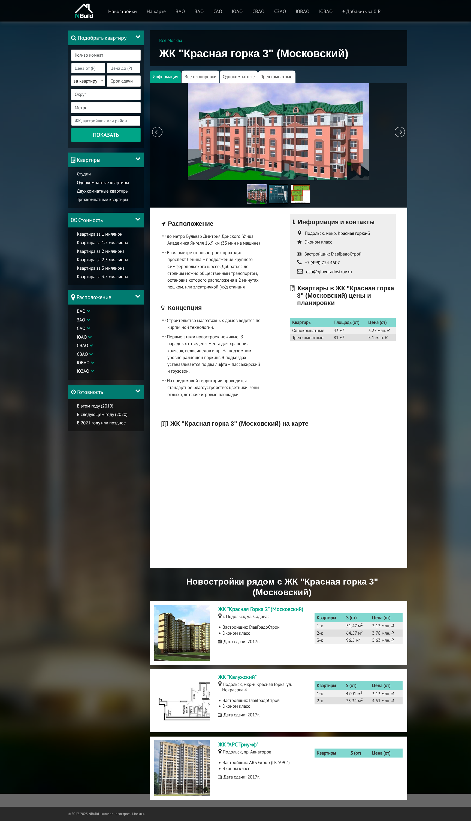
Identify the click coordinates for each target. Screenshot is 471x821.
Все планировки (200, 77)
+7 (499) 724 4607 (322, 263)
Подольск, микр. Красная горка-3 (337, 233)
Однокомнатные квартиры (103, 183)
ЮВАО (83, 363)
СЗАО (82, 354)
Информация (165, 77)
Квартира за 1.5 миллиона (102, 242)
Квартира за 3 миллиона (101, 268)
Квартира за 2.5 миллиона (102, 260)
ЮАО (82, 337)
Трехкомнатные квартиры (102, 199)
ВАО (81, 311)
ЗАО (81, 320)
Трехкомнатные (276, 77)
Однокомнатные (239, 77)
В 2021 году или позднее (101, 423)
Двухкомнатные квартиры (103, 191)
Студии (84, 174)
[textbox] (109, 55)
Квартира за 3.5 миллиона (102, 276)
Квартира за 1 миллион (99, 234)
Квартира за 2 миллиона (101, 251)
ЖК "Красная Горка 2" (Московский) (260, 609)
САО (81, 328)
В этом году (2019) (95, 406)
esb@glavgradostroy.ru (329, 272)
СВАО (82, 345)
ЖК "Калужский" (237, 676)
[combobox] (106, 55)
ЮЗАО (83, 371)
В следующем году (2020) (102, 414)
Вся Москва (170, 40)
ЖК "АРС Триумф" (238, 744)
